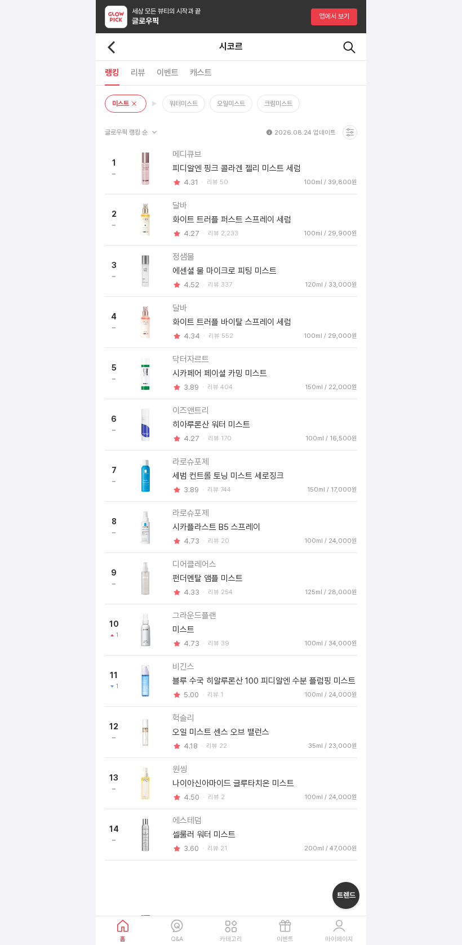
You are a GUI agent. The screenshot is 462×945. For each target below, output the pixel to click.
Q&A (177, 939)
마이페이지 (339, 939)
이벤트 (285, 939)
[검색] (349, 47)
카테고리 (231, 939)
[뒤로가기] (111, 47)
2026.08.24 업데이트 (305, 133)
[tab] (112, 72)
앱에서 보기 (334, 16)
